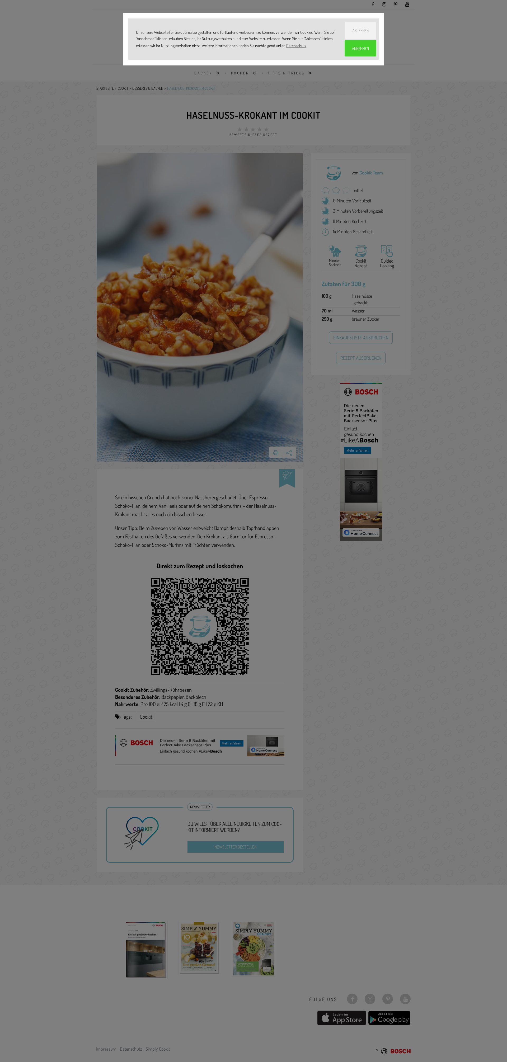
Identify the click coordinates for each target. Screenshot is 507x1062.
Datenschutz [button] (296, 45)
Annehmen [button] (360, 48)
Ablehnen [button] (361, 30)
